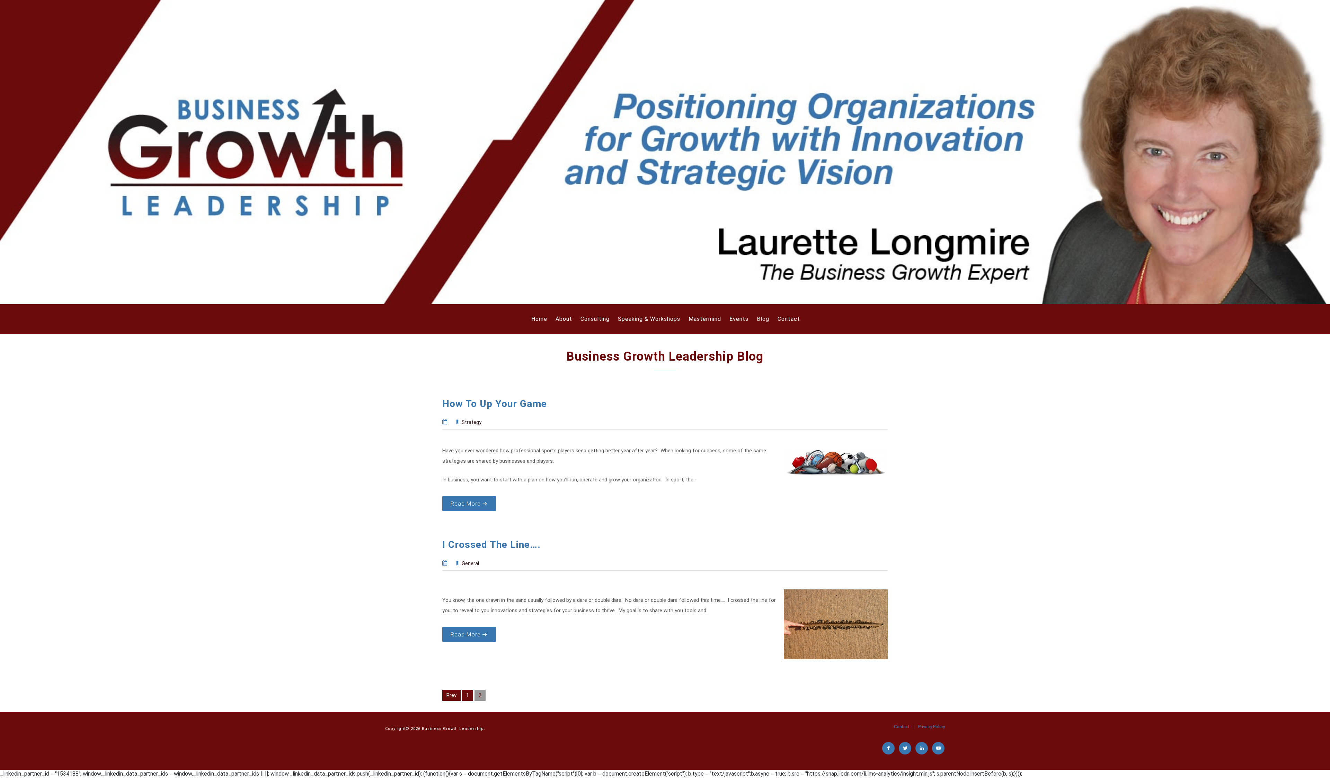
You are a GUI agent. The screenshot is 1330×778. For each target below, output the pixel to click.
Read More (466, 503)
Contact (789, 319)
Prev (451, 695)
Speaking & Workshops (649, 319)
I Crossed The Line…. (491, 544)
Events (738, 319)
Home (539, 319)
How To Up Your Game (494, 403)
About (564, 319)
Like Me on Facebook (888, 748)
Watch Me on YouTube (938, 748)
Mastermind (705, 319)
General (470, 563)
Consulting (595, 319)
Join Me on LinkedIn (922, 748)
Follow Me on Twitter (905, 748)
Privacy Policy (931, 726)
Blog (763, 319)
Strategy (471, 422)
